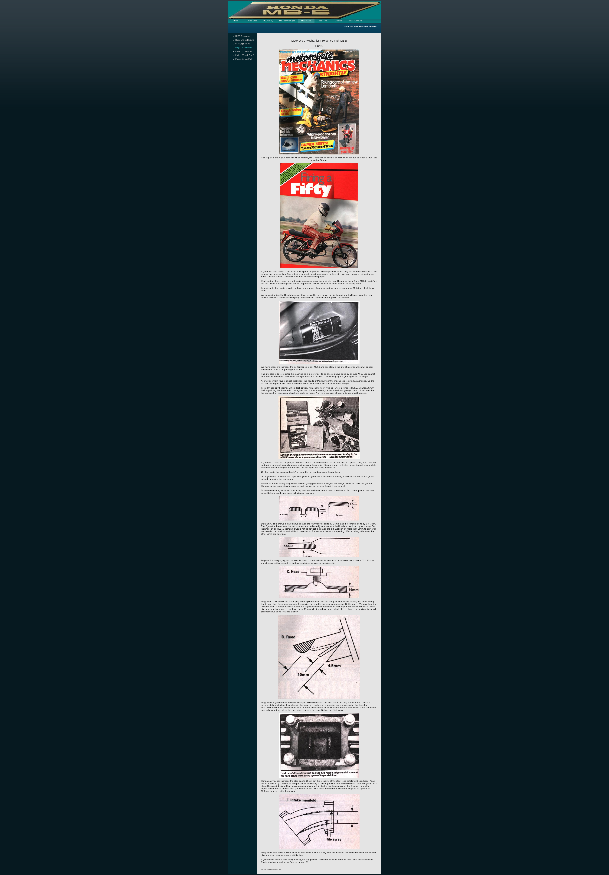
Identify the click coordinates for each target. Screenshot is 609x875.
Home (235, 21)
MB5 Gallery (268, 21)
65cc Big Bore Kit (242, 44)
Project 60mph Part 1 (244, 48)
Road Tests (322, 21)
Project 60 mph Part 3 (244, 55)
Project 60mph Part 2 (244, 51)
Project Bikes (252, 21)
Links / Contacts (355, 21)
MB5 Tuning (306, 21)
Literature (338, 21)
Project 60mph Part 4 (244, 59)
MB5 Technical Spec (287, 21)
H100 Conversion (243, 36)
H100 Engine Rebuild (244, 40)
